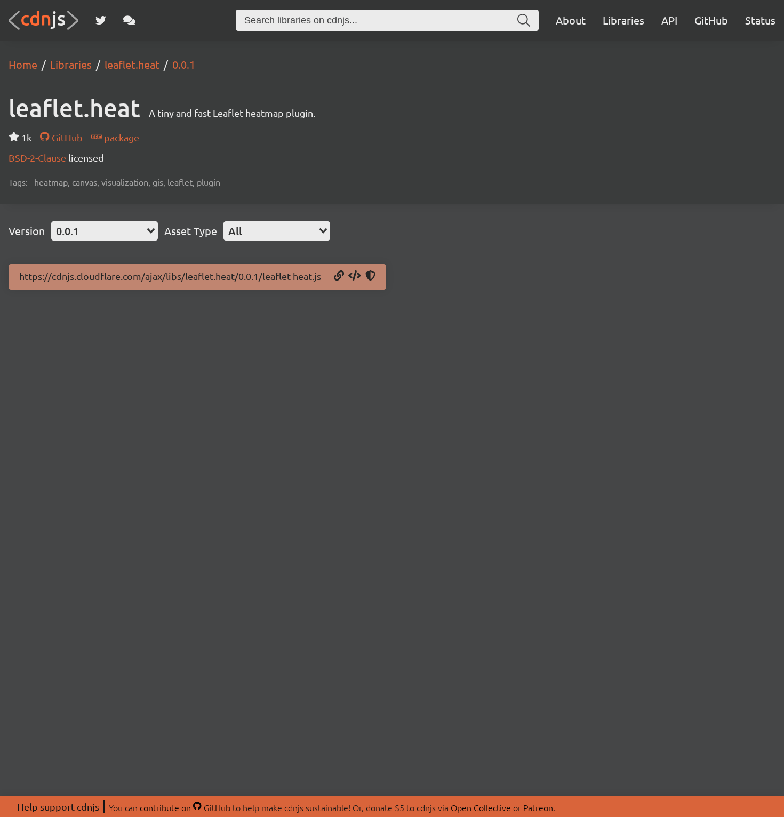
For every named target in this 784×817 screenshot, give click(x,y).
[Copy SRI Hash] (370, 276)
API (669, 20)
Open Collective (481, 807)
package (120, 137)
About (571, 20)
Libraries (623, 20)
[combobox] (104, 231)
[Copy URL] (339, 276)
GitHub (711, 20)
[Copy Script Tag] (354, 276)
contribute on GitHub (185, 807)
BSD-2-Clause (38, 157)
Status (760, 20)
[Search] (523, 20)
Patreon (538, 807)
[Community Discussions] (129, 20)
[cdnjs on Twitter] (100, 20)
